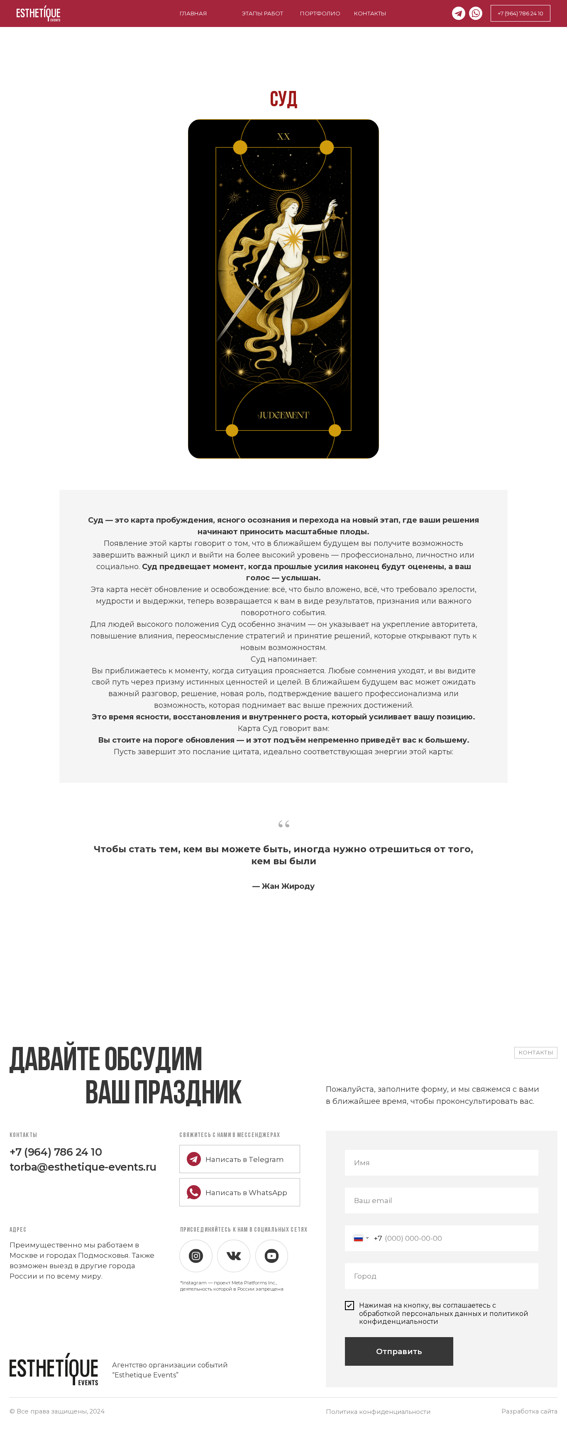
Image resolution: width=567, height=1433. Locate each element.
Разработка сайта (529, 1411)
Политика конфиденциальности (378, 1412)
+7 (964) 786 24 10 (56, 1152)
